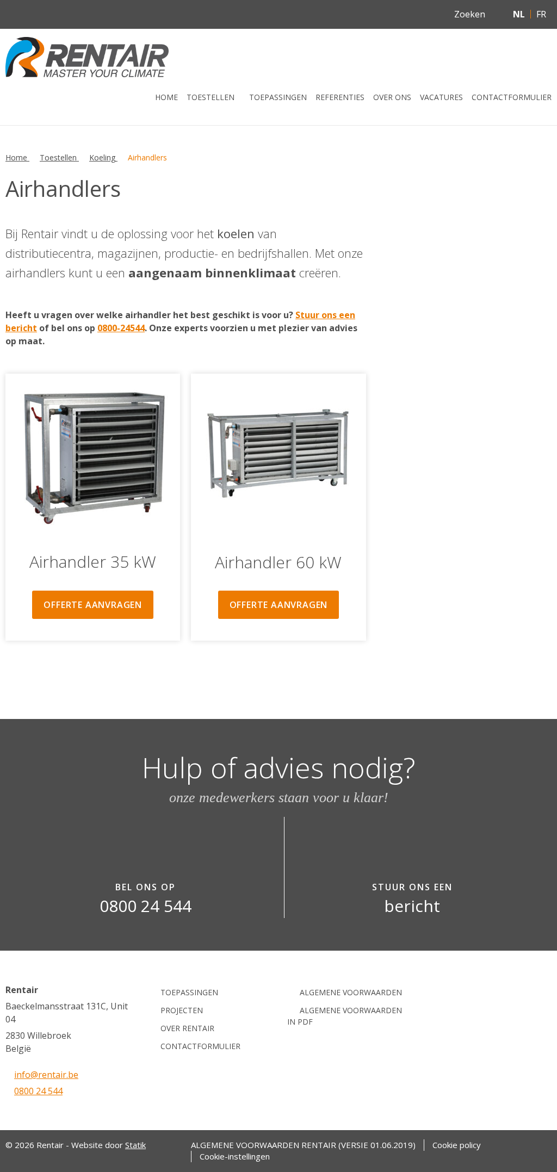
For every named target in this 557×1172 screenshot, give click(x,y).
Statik (135, 1144)
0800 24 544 (38, 1091)
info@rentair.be (46, 1075)
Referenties (339, 97)
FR (541, 14)
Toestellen (210, 97)
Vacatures (441, 97)
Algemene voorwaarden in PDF (344, 1016)
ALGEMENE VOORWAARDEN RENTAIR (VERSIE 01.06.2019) (303, 1145)
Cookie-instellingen (235, 1156)
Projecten (181, 1010)
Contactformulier (512, 97)
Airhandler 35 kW (92, 561)
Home (166, 97)
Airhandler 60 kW (278, 562)
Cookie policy (456, 1145)
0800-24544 (121, 328)
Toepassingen (278, 97)
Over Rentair (187, 1028)
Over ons (392, 97)
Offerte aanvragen (93, 605)
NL (519, 14)
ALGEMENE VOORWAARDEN (351, 992)
